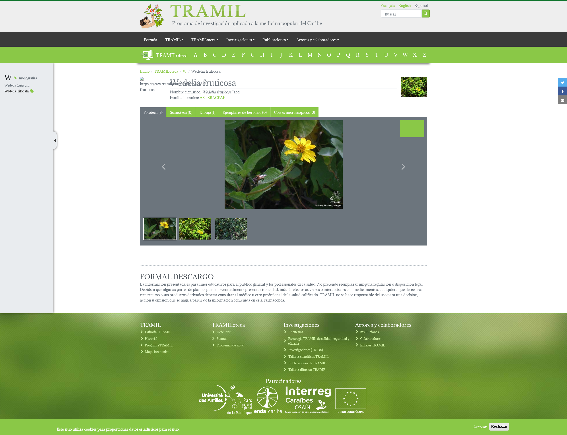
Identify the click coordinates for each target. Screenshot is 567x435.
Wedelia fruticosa (16, 85)
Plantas (222, 338)
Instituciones (369, 331)
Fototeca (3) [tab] (153, 112)
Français (388, 5)
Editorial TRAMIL (158, 331)
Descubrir (224, 331)
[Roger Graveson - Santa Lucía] (414, 87)
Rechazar (499, 426)
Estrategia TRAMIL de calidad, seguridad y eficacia (319, 341)
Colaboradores (370, 338)
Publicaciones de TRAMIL (307, 362)
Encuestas (295, 331)
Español (421, 5)
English (404, 5)
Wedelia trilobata (16, 90)
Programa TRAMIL (159, 345)
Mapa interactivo (157, 351)
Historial (151, 338)
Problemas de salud (230, 345)
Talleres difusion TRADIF (306, 369)
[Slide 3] (230, 228)
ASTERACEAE (212, 97)
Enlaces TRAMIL (372, 345)
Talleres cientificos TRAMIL (308, 356)
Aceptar (480, 426)
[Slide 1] (160, 228)
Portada (150, 39)
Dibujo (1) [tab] (207, 112)
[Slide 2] (195, 228)
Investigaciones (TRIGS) (305, 349)
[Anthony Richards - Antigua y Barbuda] (283, 164)
